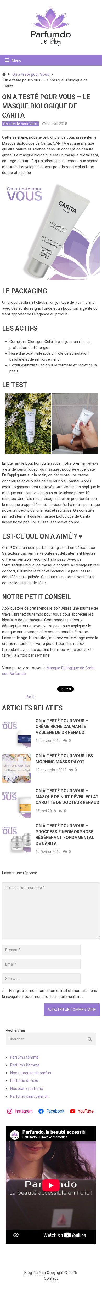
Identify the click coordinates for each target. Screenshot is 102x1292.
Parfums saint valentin (29, 1096)
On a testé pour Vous (30, 74)
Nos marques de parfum (31, 1073)
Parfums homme (24, 1065)
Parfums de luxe (24, 1080)
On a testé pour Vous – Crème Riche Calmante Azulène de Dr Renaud (62, 726)
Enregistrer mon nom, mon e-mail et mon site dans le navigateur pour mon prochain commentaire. (49, 993)
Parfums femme (24, 1057)
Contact (51, 1278)
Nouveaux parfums (26, 1088)
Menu (16, 60)
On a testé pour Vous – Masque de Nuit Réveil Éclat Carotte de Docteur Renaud (67, 796)
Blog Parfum (35, 1272)
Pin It (30, 696)
